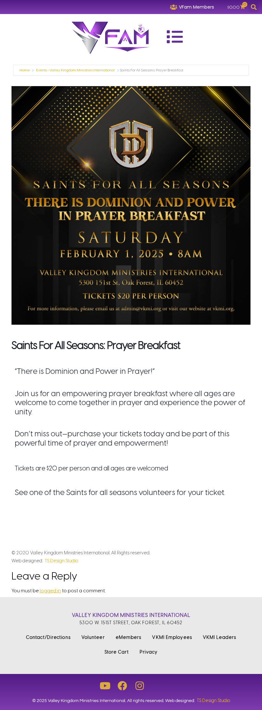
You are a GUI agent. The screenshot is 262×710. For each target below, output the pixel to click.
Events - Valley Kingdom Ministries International (75, 70)
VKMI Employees (172, 637)
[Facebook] (122, 685)
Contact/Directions (48, 637)
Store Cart (116, 652)
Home (24, 70)
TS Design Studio (61, 561)
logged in (50, 591)
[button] (253, 7)
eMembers (129, 637)
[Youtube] (105, 685)
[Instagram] (139, 685)
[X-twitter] (157, 685)
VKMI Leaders (219, 637)
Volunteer (93, 637)
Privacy (149, 652)
